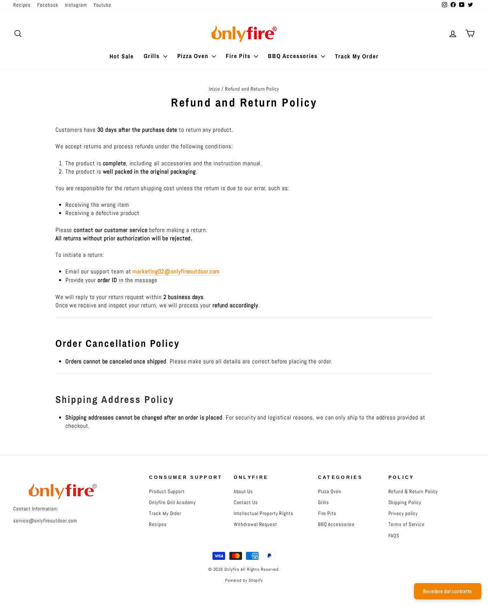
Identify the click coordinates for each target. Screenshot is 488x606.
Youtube (102, 5)
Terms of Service (406, 524)
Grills (153, 56)
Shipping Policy (405, 502)
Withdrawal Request (255, 524)
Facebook (47, 5)
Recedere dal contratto (447, 591)
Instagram (76, 5)
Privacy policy (403, 513)
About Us (243, 491)
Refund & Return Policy (413, 491)
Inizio (214, 89)
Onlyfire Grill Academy (172, 502)
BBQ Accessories (293, 56)
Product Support (167, 491)
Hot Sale (122, 56)
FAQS (394, 535)
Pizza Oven (193, 56)
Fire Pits (239, 56)
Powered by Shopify (244, 580)
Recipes (22, 5)
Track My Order (356, 56)
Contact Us (246, 502)
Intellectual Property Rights (263, 513)
